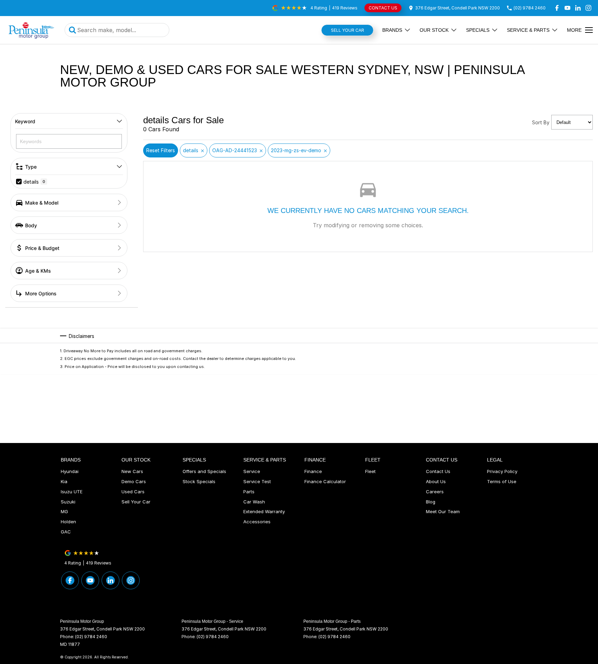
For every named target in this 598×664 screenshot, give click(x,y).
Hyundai (70, 471)
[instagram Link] (588, 7)
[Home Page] (31, 30)
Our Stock (434, 30)
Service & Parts (528, 30)
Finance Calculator (325, 481)
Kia (64, 481)
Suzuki (68, 501)
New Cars (132, 471)
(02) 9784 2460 (91, 636)
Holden (68, 521)
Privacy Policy (502, 471)
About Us (436, 481)
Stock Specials (199, 481)
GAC (66, 531)
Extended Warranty (264, 511)
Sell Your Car (347, 30)
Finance (313, 471)
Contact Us (438, 471)
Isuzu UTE (71, 491)
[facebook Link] (557, 7)
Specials (477, 30)
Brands (392, 30)
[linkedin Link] (578, 7)
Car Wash (254, 501)
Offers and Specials (204, 471)
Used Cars (133, 491)
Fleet (370, 471)
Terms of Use (501, 481)
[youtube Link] (567, 7)
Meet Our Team (443, 511)
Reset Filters (160, 150)
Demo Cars (133, 481)
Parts (248, 491)
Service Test (257, 481)
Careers (435, 491)
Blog (430, 501)
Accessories (257, 521)
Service (251, 471)
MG (64, 511)
